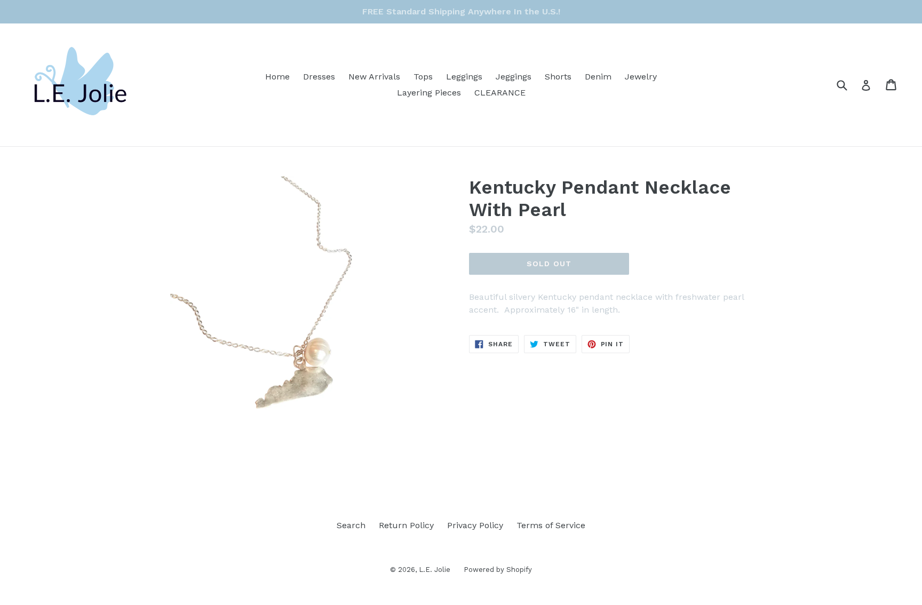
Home (277, 76)
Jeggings (513, 76)
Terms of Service (550, 525)
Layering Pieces (429, 92)
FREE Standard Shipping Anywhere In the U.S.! (461, 11)
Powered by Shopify (498, 570)
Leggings (464, 76)
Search (351, 525)
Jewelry (641, 76)
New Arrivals (374, 76)
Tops (423, 76)
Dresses (319, 76)
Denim (598, 76)
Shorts (558, 76)
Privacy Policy (475, 525)
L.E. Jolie (434, 570)
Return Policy (406, 525)
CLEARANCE (500, 92)
